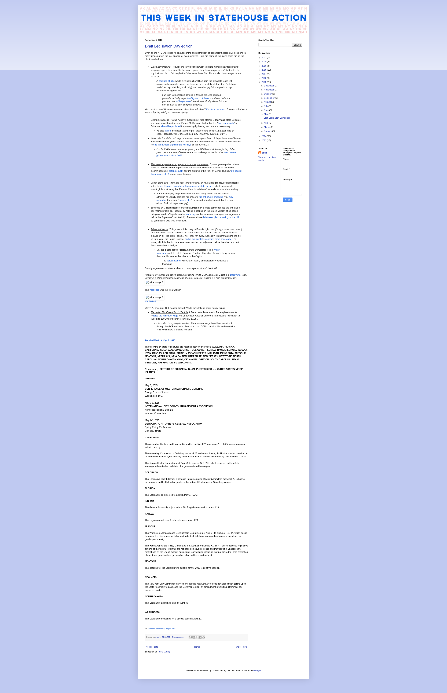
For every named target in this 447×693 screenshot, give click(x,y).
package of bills (167, 81)
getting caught (176, 171)
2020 (264, 61)
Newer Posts (152, 647)
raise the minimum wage (165, 315)
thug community (226, 123)
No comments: (178, 637)
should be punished (171, 126)
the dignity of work (215, 109)
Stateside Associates (156, 629)
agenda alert (185, 200)
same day (191, 214)
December (269, 86)
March (267, 127)
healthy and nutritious (198, 98)
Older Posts (241, 647)
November (269, 90)
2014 (264, 136)
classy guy (235, 274)
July (266, 106)
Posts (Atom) (164, 652)
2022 (264, 57)
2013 (264, 140)
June (266, 110)
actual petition (174, 260)
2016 (264, 78)
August (267, 102)
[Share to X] (197, 637)
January (268, 131)
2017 (264, 74)
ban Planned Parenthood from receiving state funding (186, 186)
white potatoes (183, 101)
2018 (264, 70)
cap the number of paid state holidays (172, 144)
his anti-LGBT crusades (211, 197)
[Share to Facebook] (200, 637)
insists (168, 130)
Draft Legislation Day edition (168, 46)
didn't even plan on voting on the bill (221, 217)
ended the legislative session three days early (208, 239)
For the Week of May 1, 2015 (160, 340)
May (266, 114)
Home (197, 647)
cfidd (264, 153)
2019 (264, 66)
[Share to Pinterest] (203, 637)
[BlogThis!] (193, 637)
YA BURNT (150, 301)
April (266, 123)
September (269, 98)
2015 (264, 82)
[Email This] (190, 637)
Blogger (257, 670)
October (268, 94)
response (154, 290)
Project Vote (170, 629)
